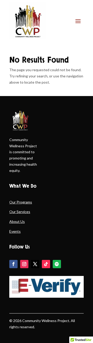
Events (15, 231)
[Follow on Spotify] (57, 264)
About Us (17, 221)
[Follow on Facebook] (13, 264)
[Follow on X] (35, 264)
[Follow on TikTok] (46, 264)
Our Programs (20, 202)
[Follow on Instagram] (24, 264)
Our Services (19, 211)
